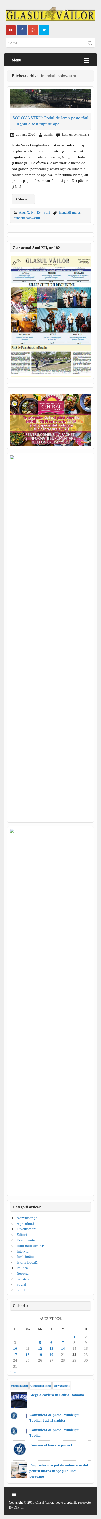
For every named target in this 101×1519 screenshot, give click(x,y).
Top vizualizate (61, 1385)
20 (51, 1354)
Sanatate (23, 1279)
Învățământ (25, 1257)
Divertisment (26, 1229)
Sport (21, 1290)
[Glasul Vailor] (50, 14)
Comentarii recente (40, 1385)
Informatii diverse (30, 1246)
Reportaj (23, 1273)
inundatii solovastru (26, 218)
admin (48, 134)
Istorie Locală (27, 1262)
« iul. (13, 1371)
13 (51, 1348)
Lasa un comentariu (75, 134)
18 (28, 1354)
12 (40, 1348)
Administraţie (27, 1218)
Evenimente (26, 1240)
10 (15, 1348)
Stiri (47, 212)
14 (63, 1348)
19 (40, 1354)
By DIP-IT (16, 1507)
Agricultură (25, 1223)
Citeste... (23, 199)
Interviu (23, 1251)
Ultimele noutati (19, 1385)
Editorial (23, 1234)
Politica (22, 1268)
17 (15, 1354)
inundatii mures (69, 212)
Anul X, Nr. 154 (30, 212)
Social (21, 1284)
